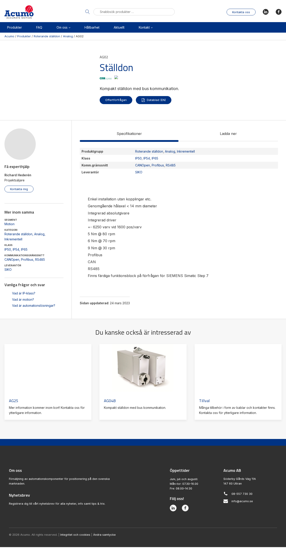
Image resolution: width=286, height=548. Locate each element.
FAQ (39, 27)
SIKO (8, 269)
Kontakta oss (241, 12)
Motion (9, 224)
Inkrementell (13, 239)
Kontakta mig (19, 189)
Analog (39, 234)
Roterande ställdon (18, 234)
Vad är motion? (23, 299)
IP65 (24, 249)
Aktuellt (119, 27)
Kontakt (144, 27)
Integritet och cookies (75, 534)
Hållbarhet (91, 27)
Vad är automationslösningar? (33, 305)
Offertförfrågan (116, 100)
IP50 (7, 249)
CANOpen (11, 259)
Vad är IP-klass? (23, 293)
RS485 (40, 259)
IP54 (16, 249)
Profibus (27, 259)
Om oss (62, 27)
